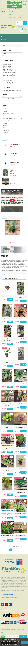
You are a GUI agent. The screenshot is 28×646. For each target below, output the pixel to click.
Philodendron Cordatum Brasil (7, 469)
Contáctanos (12, 17)
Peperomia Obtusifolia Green (20, 296)
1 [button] (10, 242)
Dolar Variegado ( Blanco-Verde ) (7, 536)
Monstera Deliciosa (7, 383)
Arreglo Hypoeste (7, 295)
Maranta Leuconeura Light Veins (7, 514)
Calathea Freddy (21, 403)
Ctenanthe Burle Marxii (20, 360)
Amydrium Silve (12, 236)
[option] (12, 230)
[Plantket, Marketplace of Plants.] (8, 26)
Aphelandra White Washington (7, 404)
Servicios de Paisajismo (14, 12)
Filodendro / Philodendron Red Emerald (14, 172)
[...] (6, 592)
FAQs (19, 17)
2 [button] (12, 242)
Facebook (2, 604)
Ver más (3, 274)
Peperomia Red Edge (21, 338)
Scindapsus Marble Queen (7, 426)
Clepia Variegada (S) (14, 180)
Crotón (20, 468)
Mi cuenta (11, 14)
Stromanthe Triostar (15, 144)
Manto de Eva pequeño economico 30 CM (20, 492)
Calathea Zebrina (14, 153)
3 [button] (13, 242)
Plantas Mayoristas (13, 9)
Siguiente (17, 549)
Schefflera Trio (7, 491)
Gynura (7, 448)
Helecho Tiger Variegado (21, 513)
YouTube (6, 604)
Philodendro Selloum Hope (7, 361)
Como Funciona (12, 15)
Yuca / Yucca (21, 448)
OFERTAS (11, 11)
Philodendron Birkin (14, 162)
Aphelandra (20, 318)
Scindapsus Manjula (20, 535)
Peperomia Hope (21, 383)
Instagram (10, 604)
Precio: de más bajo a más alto (10, 278)
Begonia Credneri (7, 318)
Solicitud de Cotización (14, 8)
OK (23, 636)
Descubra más (13, 644)
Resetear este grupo (7, 55)
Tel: (7, 594)
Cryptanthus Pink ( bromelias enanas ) (20, 426)
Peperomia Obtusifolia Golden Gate (7, 339)
